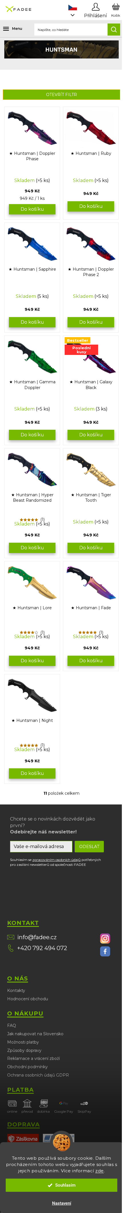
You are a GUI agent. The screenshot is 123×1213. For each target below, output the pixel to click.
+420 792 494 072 (42, 948)
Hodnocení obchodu (27, 998)
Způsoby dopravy (24, 1050)
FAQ (11, 1025)
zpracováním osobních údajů (56, 860)
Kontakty (16, 990)
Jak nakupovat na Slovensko (35, 1033)
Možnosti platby (23, 1042)
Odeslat (89, 846)
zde (99, 1170)
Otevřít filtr (61, 94)
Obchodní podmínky (27, 1066)
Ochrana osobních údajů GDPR (38, 1075)
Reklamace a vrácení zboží (33, 1058)
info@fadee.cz (37, 937)
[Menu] (8, 28)
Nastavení (61, 1203)
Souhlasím (65, 1185)
